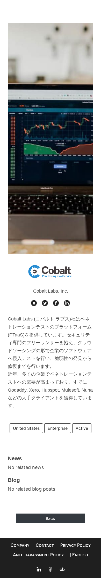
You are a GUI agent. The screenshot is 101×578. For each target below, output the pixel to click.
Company (20, 545)
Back (50, 518)
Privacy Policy (75, 545)
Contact (45, 545)
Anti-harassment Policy (38, 554)
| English (79, 554)
